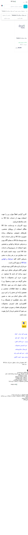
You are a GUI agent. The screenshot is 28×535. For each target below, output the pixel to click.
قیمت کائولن (17, 357)
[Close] (14, 383)
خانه (26, 11)
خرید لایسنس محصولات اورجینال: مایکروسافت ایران (21, 349)
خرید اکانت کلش (19, 341)
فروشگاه (25, 399)
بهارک (22, 337)
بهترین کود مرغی (22, 334)
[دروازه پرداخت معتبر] (24, 324)
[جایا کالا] (12, 2)
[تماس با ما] (27, 371)
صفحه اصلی (25, 398)
